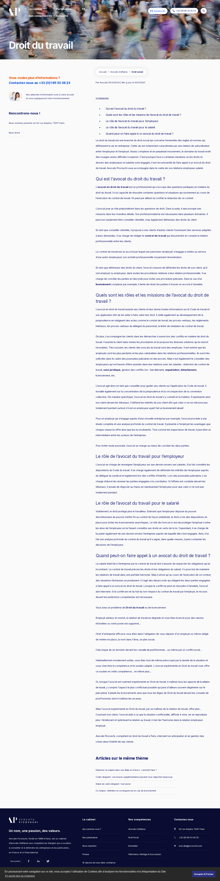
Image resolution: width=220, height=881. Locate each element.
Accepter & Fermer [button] (203, 874)
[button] (33, 9)
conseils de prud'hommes (151, 649)
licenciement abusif (173, 408)
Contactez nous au (39, 83)
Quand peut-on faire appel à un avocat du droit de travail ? (139, 133)
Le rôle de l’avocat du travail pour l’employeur (132, 121)
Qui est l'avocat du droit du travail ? (126, 108)
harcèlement (156, 369)
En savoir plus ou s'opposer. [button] (20, 876)
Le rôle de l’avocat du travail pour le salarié (130, 127)
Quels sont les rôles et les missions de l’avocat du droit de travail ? (143, 114)
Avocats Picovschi (105, 736)
